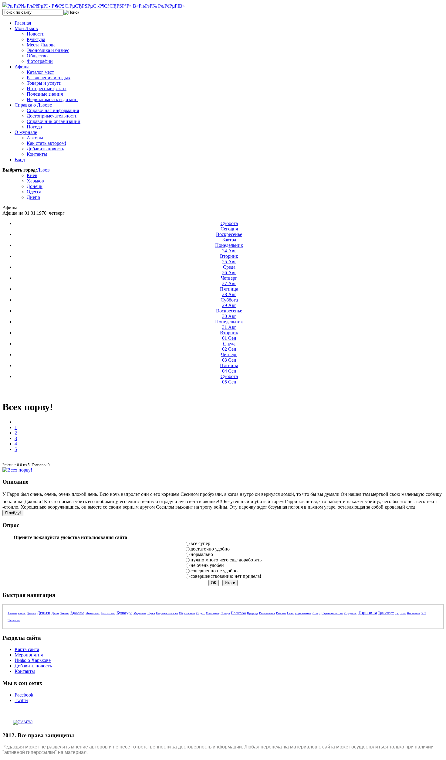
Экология (14, 620)
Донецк (34, 186)
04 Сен (229, 368)
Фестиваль (413, 613)
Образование (187, 613)
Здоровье (77, 613)
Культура (124, 613)
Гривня (31, 613)
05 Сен (229, 379)
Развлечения (267, 613)
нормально (202, 554)
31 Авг (229, 324)
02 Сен (229, 346)
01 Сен (229, 335)
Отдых (200, 613)
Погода (225, 613)
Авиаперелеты (16, 613)
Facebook (24, 694)
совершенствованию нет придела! (226, 576)
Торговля (367, 612)
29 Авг (229, 302)
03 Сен (229, 357)
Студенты (350, 613)
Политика (238, 613)
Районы (281, 613)
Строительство (332, 613)
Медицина (139, 613)
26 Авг (229, 269)
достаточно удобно (210, 548)
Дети (55, 613)
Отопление (212, 613)
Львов (43, 169)
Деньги (43, 613)
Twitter (21, 700)
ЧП (423, 613)
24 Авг (229, 248)
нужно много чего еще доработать (226, 559)
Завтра (229, 237)
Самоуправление (299, 613)
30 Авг (229, 313)
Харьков (35, 180)
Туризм (400, 613)
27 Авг (229, 280)
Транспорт (386, 613)
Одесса (34, 191)
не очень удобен (207, 565)
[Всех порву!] (17, 469)
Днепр (33, 197)
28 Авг (229, 291)
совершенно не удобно (214, 570)
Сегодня (229, 226)
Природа (252, 613)
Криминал (108, 613)
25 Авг (229, 259)
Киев (32, 175)
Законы (64, 613)
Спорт (316, 613)
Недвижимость (167, 613)
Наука (151, 613)
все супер (200, 543)
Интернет (93, 613)
